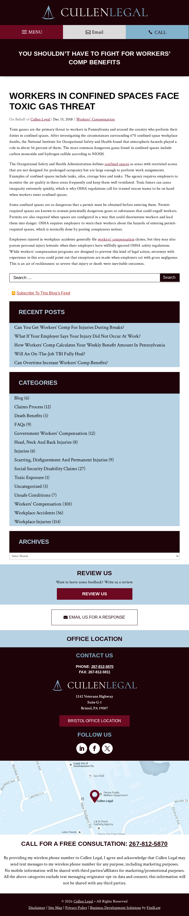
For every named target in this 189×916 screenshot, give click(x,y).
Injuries (21, 451)
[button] (31, 31)
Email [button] (97, 32)
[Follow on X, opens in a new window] (107, 748)
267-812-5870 (102, 666)
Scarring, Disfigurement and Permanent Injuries (61, 460)
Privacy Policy (76, 907)
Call (157, 32)
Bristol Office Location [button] (94, 721)
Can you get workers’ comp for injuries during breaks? (69, 327)
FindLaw (153, 907)
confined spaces (117, 164)
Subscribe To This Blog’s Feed (43, 293)
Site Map (55, 907)
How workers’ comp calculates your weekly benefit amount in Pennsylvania (89, 345)
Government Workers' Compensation (50, 433)
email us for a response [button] (97, 617)
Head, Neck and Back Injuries (43, 442)
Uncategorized (28, 486)
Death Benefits (28, 415)
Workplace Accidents (34, 513)
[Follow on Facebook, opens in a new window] (94, 748)
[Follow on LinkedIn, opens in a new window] (81, 748)
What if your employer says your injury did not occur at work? (77, 336)
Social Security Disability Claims (45, 468)
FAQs (19, 424)
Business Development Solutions (115, 907)
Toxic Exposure (29, 477)
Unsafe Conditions (32, 495)
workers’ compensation (116, 239)
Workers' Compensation (95, 119)
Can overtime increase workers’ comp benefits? (61, 362)
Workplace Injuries (32, 521)
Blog (18, 398)
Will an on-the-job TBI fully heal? (49, 354)
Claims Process (28, 407)
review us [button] (94, 593)
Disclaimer (37, 907)
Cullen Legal (40, 119)
